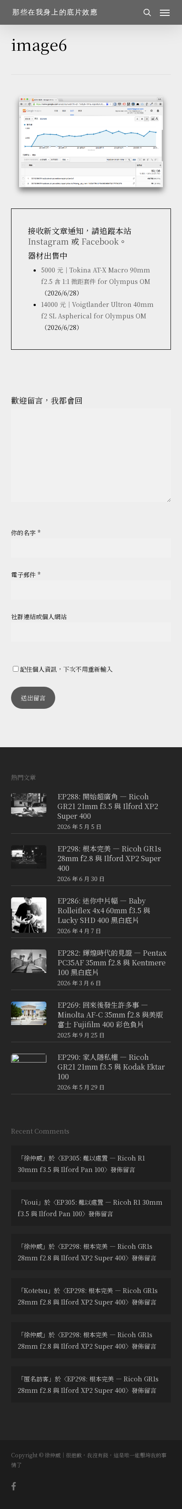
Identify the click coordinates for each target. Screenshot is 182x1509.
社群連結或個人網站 (39, 616)
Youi (31, 1202)
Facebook (100, 241)
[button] (165, 12)
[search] (147, 12)
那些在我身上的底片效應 (55, 12)
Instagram (48, 241)
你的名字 (26, 532)
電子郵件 (26, 574)
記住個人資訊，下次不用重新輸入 (66, 669)
